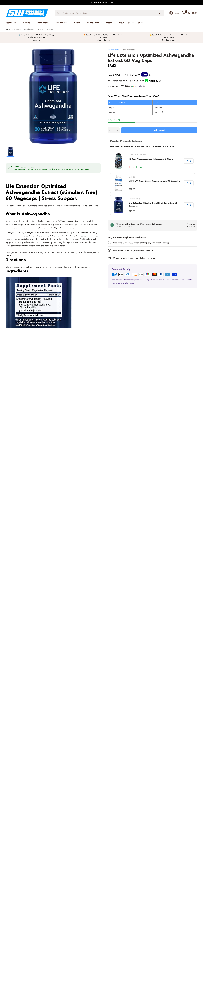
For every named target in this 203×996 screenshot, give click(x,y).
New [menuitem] (121, 22)
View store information (191, 225)
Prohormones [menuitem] (43, 22)
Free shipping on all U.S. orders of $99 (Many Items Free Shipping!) (141, 242)
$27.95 (132, 189)
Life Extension (113, 50)
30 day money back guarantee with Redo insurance (134, 257)
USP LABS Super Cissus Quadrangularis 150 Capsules (154, 181)
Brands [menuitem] (26, 22)
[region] (152, 183)
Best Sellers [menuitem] (11, 22)
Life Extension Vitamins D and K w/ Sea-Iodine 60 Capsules (153, 204)
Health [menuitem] (109, 22)
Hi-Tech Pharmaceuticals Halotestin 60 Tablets (151, 159)
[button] (152, 86)
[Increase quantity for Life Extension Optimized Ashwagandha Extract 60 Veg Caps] (117, 130)
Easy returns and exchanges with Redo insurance (133, 250)
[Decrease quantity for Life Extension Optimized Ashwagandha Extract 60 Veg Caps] (110, 130)
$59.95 (139, 167)
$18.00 (132, 211)
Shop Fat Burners (103, 40)
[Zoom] (95, 53)
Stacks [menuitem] (131, 22)
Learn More (36, 40)
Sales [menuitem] (140, 22)
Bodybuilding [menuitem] (93, 22)
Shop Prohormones (169, 40)
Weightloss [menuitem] (61, 22)
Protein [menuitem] (76, 22)
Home (8, 29)
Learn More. (85, 169)
